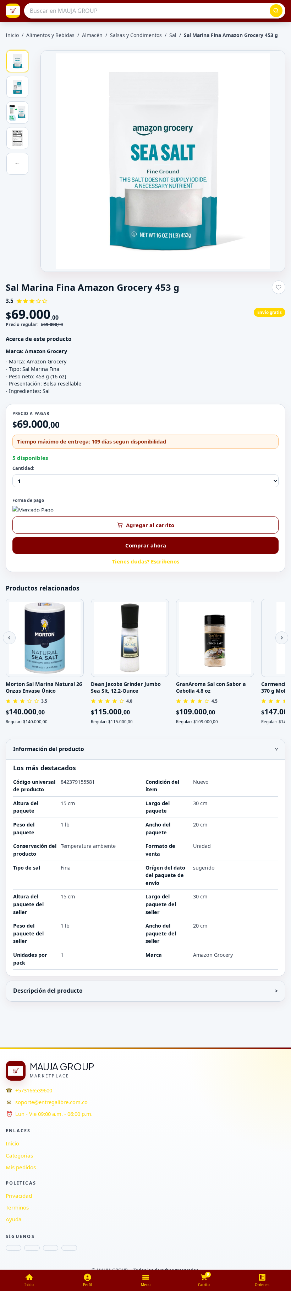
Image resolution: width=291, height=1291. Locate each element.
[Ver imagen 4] (17, 138)
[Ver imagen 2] (17, 87)
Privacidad (19, 1195)
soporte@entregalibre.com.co (51, 1102)
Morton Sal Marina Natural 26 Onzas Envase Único (44, 687)
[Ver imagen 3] (17, 112)
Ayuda (14, 1219)
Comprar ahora (145, 545)
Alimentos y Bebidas (50, 35)
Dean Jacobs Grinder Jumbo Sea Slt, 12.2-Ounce (126, 687)
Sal (172, 35)
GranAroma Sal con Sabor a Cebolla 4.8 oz (211, 687)
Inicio (12, 35)
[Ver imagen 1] (17, 61)
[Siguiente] (281, 637)
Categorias (19, 1155)
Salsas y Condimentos (136, 35)
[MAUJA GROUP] (13, 11)
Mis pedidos (21, 1167)
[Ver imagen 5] (17, 164)
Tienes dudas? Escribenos (145, 561)
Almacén (92, 35)
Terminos (17, 1207)
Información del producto (48, 749)
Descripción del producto (48, 991)
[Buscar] (276, 10)
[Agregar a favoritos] (278, 287)
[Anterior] (9, 637)
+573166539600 (33, 1090)
